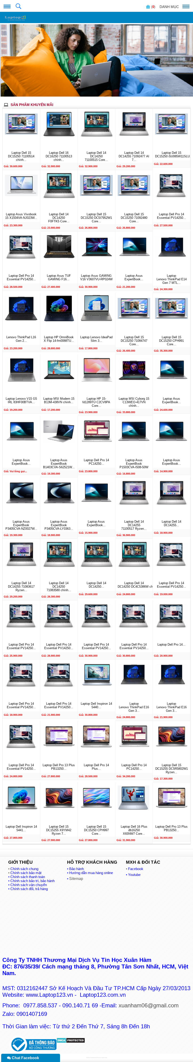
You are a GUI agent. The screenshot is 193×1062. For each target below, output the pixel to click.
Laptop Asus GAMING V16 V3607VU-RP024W (96, 277)
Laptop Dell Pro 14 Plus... (96, 766)
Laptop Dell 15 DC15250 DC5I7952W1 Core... (96, 217)
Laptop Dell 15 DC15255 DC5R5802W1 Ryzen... (171, 768)
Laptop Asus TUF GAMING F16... (59, 277)
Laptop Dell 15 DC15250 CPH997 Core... (96, 830)
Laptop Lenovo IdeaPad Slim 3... (96, 338)
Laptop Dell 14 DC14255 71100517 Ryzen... (134, 525)
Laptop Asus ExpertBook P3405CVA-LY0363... (58, 525)
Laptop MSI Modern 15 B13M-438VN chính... (58, 400)
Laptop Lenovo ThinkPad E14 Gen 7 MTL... (172, 279)
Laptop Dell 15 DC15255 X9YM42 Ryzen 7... (58, 830)
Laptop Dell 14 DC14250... (96, 584)
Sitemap (76, 879)
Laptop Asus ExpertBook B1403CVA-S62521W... (59, 463)
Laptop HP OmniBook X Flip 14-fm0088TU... (59, 338)
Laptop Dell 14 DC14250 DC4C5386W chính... (134, 584)
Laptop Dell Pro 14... (171, 644)
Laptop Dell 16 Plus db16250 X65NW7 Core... (134, 830)
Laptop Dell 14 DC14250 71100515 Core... (96, 156)
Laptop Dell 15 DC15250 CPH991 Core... (171, 340)
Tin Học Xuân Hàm (102, 1057)
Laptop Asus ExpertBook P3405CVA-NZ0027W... (21, 525)
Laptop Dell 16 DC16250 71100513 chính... (59, 156)
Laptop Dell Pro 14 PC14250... (96, 461)
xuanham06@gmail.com (149, 1005)
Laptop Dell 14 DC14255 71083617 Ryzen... (21, 586)
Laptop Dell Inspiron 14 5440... (96, 705)
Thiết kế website (90, 1057)
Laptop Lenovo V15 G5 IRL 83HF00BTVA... (21, 400)
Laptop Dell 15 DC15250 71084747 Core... (134, 340)
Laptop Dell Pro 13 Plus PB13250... (59, 766)
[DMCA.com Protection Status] (70, 1042)
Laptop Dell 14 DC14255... (171, 523)
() (153, 7)
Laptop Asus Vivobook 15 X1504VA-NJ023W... (21, 216)
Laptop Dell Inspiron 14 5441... (21, 828)
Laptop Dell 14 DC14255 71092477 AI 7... (134, 156)
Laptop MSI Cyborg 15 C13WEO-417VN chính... (134, 402)
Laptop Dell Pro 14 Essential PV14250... (171, 216)
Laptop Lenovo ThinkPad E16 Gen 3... (134, 707)
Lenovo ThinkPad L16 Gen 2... (21, 338)
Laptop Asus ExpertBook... (134, 277)
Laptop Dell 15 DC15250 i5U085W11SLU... (171, 154)
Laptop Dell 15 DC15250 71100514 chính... (21, 156)
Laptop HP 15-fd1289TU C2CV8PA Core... (96, 402)
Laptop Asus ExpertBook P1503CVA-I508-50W (134, 463)
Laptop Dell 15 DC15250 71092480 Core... (134, 217)
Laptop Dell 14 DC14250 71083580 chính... (59, 586)
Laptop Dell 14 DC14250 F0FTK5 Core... (58, 217)
